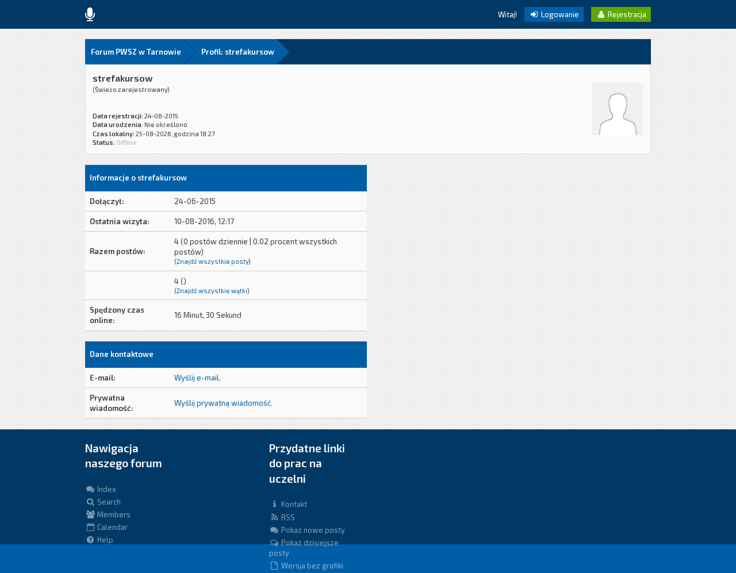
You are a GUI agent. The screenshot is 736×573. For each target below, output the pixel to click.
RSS (287, 517)
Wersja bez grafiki (311, 565)
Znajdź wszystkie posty (212, 261)
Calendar (111, 527)
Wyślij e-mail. (197, 377)
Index (105, 489)
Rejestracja (626, 14)
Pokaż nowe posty (312, 529)
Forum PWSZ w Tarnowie (136, 51)
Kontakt (293, 504)
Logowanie (559, 14)
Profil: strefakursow (237, 51)
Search (108, 501)
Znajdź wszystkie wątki (212, 290)
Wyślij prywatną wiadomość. (223, 402)
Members (113, 514)
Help (104, 539)
